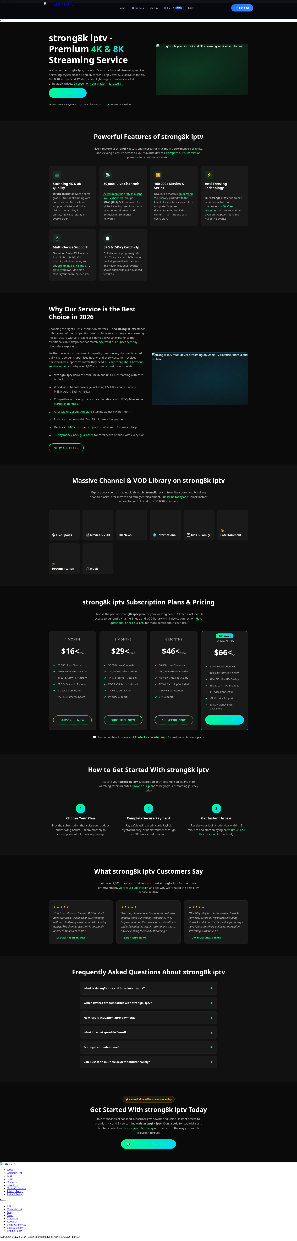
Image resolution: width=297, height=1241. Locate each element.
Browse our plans (143, 786)
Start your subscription (133, 888)
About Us (12, 1185)
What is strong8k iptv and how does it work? (114, 988)
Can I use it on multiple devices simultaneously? (117, 1062)
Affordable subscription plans (73, 411)
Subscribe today (172, 497)
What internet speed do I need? (105, 1032)
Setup (154, 8)
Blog (9, 1175)
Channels (138, 8)
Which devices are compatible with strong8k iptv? (118, 1003)
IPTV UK (172, 8)
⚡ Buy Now (242, 7)
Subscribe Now (72, 720)
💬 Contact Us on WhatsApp (148, 1144)
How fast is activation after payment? (109, 1017)
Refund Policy (15, 1194)
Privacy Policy (15, 1191)
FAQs (191, 8)
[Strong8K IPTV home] (62, 7)
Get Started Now (67, 93)
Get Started (224, 719)
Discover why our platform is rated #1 (98, 83)
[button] (148, 1200)
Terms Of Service (16, 1188)
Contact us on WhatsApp (151, 737)
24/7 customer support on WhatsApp (92, 427)
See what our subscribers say (118, 342)
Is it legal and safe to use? (101, 1047)
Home (121, 8)
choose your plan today (138, 1128)
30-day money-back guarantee (74, 435)
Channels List (14, 1172)
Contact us (12, 1182)
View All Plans (66, 448)
